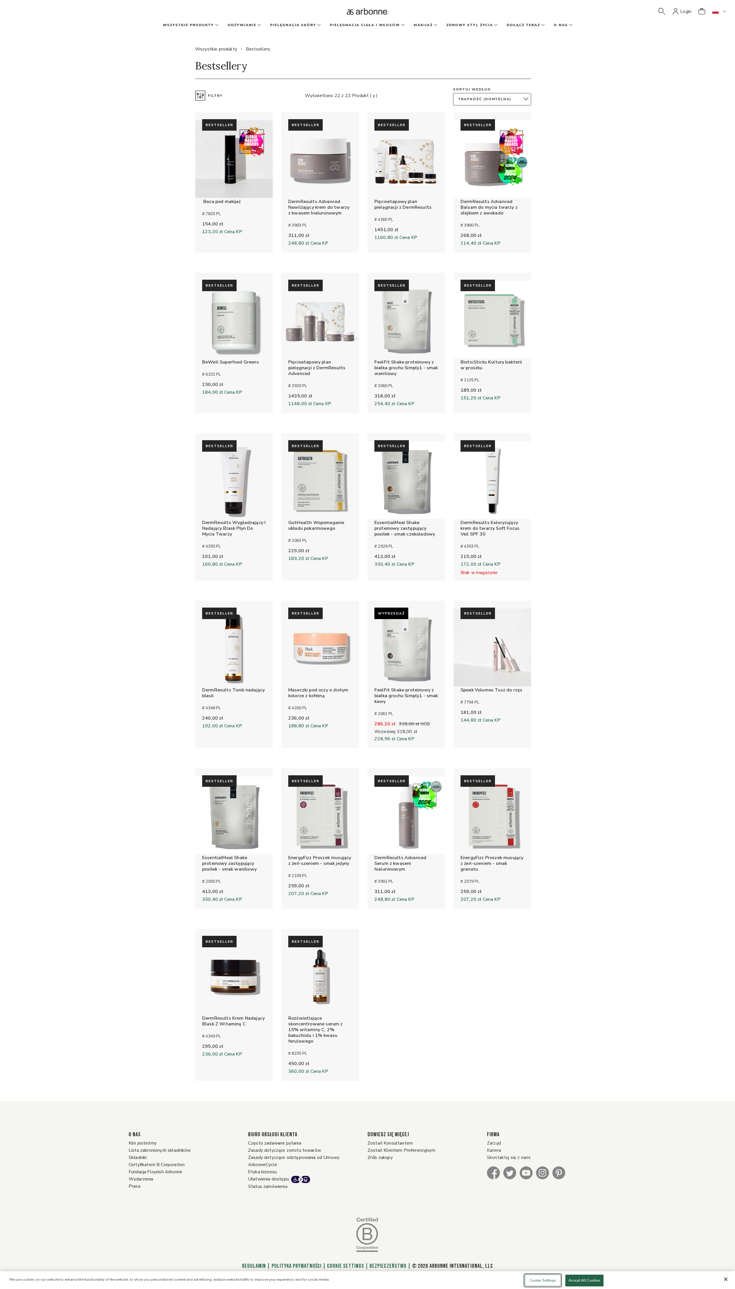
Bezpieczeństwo (388, 1266)
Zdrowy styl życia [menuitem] (469, 25)
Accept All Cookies (584, 1280)
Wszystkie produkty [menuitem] (188, 25)
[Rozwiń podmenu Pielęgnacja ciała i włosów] (402, 25)
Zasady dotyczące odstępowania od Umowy (293, 1157)
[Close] (725, 1279)
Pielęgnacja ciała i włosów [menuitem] (365, 25)
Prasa (134, 1186)
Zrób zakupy (380, 1157)
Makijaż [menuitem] (423, 25)
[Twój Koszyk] (701, 11)
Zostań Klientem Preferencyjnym (401, 1150)
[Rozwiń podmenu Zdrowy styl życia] (495, 25)
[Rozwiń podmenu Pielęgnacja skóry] (318, 25)
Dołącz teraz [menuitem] (523, 25)
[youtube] (526, 1172)
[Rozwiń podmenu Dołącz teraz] (542, 25)
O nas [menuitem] (561, 25)
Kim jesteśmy (142, 1143)
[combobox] (493, 99)
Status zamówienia (267, 1186)
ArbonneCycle (262, 1165)
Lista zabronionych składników (160, 1150)
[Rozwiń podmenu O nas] (570, 25)
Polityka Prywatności (297, 1266)
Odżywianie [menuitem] (242, 25)
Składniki (138, 1157)
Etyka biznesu (262, 1172)
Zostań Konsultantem (390, 1143)
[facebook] (493, 1172)
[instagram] (542, 1172)
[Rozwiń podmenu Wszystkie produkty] (216, 25)
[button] (661, 11)
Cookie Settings (345, 1266)
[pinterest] (558, 1172)
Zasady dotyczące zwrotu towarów (284, 1150)
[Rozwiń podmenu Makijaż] (435, 25)
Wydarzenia (141, 1179)
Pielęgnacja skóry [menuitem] (293, 25)
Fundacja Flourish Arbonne (155, 1172)
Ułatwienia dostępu (268, 1179)
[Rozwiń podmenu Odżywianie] (258, 25)
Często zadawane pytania (274, 1143)
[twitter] (509, 1172)
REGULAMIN (254, 1266)
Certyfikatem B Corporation (157, 1165)
